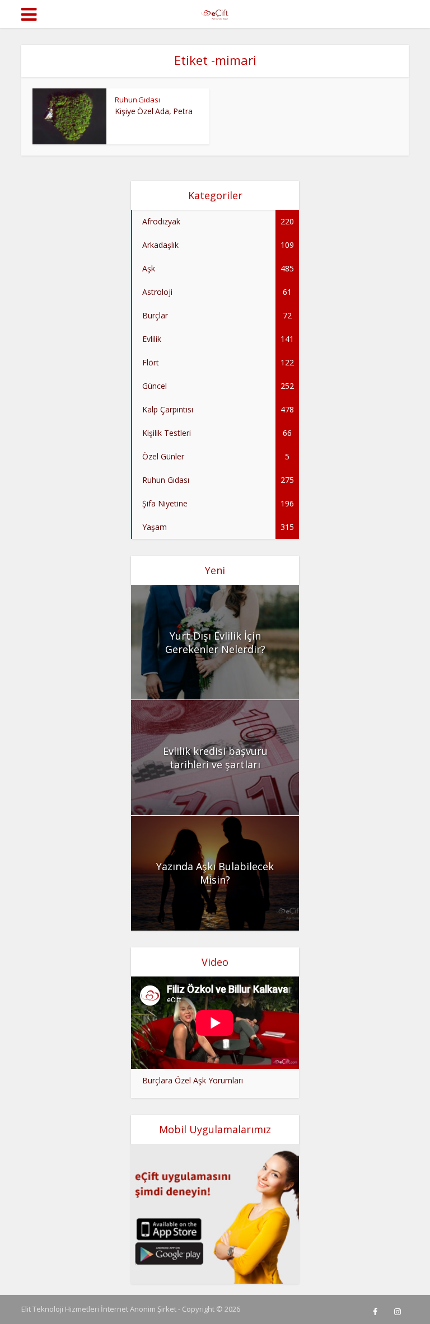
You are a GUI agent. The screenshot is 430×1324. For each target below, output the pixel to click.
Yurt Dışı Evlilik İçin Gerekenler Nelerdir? (215, 642)
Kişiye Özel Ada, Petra (154, 111)
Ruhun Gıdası (137, 100)
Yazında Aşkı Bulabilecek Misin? (215, 873)
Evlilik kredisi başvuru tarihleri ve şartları (215, 757)
